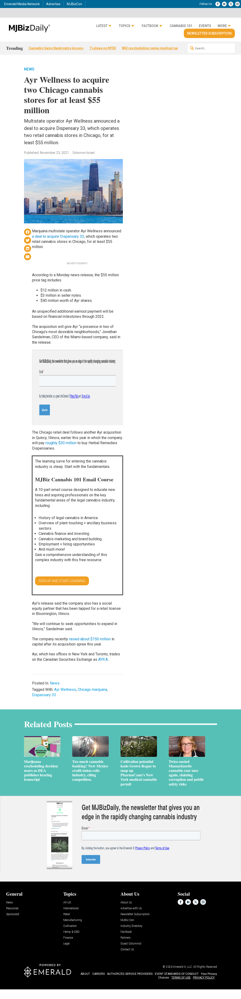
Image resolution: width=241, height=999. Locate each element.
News (29, 69)
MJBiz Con (127, 920)
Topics (124, 25)
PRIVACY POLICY (204, 977)
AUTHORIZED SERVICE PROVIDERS (130, 974)
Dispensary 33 (44, 695)
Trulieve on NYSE (102, 48)
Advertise (53, 4)
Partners (125, 937)
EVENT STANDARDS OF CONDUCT (177, 974)
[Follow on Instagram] (237, 4)
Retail (66, 914)
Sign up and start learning (62, 581)
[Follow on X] (231, 4)
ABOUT (85, 974)
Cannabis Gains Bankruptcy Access (56, 48)
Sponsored (12, 914)
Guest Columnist (130, 943)
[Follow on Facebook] (217, 4)
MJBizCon (74, 4)
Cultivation (70, 926)
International (71, 908)
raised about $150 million (90, 639)
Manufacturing (72, 920)
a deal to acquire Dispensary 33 (58, 236)
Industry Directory (131, 926)
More (222, 25)
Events (205, 25)
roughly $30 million (60, 443)
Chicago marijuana (92, 689)
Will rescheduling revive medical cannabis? (155, 48)
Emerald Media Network (22, 4)
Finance (68, 937)
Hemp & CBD (71, 931)
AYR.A (103, 659)
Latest (102, 25)
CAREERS (98, 974)
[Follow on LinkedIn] (224, 4)
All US (67, 902)
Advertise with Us (131, 908)
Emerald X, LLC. (183, 966)
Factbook (150, 25)
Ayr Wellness (65, 689)
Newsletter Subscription (209, 33)
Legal (66, 943)
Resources (12, 908)
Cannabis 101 (181, 25)
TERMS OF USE (181, 977)
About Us (126, 902)
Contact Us (127, 949)
